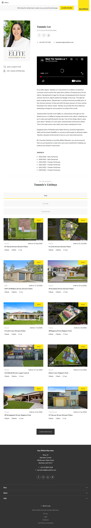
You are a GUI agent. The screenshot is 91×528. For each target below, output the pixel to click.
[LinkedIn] (48, 477)
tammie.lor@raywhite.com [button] (65, 42)
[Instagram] (44, 35)
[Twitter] (52, 477)
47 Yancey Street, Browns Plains (16, 247)
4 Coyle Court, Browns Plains (15, 331)
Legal (45, 517)
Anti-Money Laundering (45, 523)
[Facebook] (39, 35)
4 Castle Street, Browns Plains (60, 247)
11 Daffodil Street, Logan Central (16, 373)
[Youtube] (48, 35)
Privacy (45, 513)
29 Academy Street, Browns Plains (61, 289)
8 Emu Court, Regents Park (58, 373)
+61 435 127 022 (45, 42)
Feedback (45, 520)
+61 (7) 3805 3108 (46, 467)
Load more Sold (45, 432)
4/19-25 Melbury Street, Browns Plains (18, 289)
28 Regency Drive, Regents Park (60, 331)
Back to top (46, 506)
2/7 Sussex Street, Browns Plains (61, 415)
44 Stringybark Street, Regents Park (17, 415)
